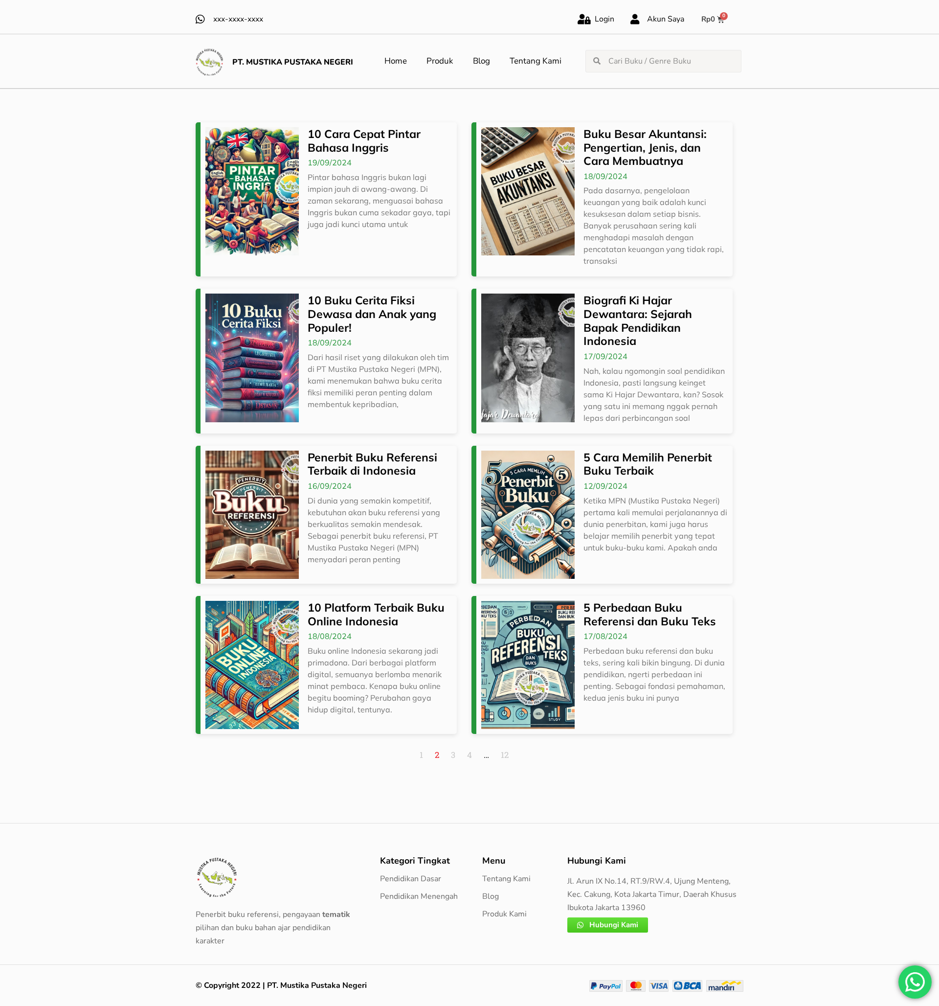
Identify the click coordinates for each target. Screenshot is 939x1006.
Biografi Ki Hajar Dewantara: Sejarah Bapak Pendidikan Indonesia (637, 320)
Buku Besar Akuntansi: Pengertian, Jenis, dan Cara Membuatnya (645, 147)
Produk (439, 61)
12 (505, 754)
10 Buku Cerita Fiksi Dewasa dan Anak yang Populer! (372, 313)
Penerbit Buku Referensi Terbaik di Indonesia (372, 464)
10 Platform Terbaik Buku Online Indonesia (376, 614)
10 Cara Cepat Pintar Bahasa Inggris (364, 141)
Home (395, 61)
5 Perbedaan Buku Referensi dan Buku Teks (649, 614)
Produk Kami (504, 914)
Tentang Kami (535, 61)
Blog (481, 61)
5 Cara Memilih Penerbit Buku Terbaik (647, 464)
